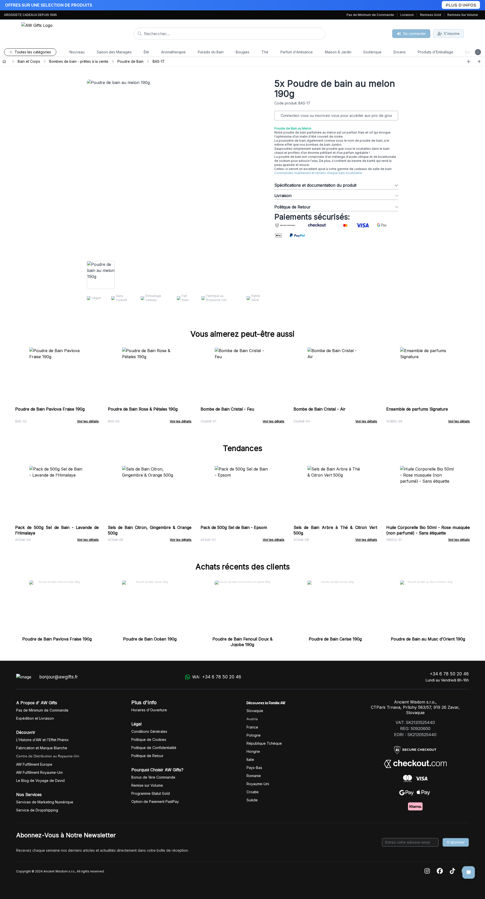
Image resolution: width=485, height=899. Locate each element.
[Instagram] (427, 871)
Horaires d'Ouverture (149, 710)
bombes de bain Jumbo (323, 144)
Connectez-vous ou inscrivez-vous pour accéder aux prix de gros (336, 115)
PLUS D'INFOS (461, 5)
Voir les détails (88, 421)
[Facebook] (440, 871)
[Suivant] (479, 61)
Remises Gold (430, 15)
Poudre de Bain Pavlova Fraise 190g (50, 409)
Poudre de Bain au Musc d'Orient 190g (428, 638)
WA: (216, 677)
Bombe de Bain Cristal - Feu (227, 409)
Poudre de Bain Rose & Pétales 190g (143, 409)
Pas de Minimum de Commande (370, 15)
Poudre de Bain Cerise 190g (335, 638)
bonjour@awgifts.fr (58, 676)
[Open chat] (468, 872)
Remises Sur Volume (462, 15)
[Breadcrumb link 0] (4, 61)
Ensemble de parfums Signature (417, 409)
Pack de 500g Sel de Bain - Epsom (234, 527)
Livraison (407, 15)
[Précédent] (469, 61)
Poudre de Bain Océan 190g (150, 638)
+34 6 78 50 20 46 (449, 673)
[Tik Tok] (452, 871)
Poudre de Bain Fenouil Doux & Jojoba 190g (242, 641)
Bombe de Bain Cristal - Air (320, 409)
